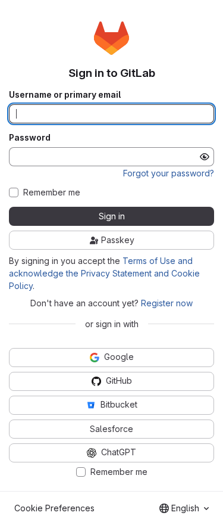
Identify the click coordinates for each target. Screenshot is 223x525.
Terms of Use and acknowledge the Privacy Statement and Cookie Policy (104, 273)
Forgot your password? (168, 173)
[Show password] (204, 156)
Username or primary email (65, 95)
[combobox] (184, 508)
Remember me (51, 192)
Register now (167, 303)
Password (30, 137)
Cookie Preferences (54, 508)
